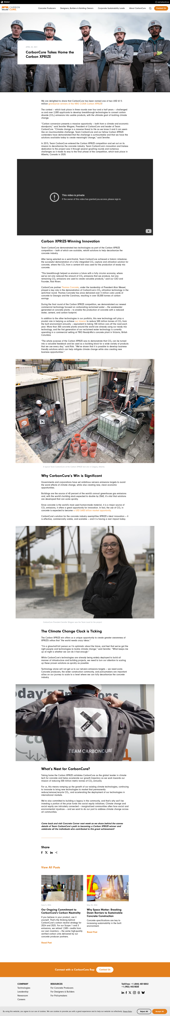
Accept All (160, 1011)
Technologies (23, 988)
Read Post (46, 942)
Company (22, 984)
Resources (56, 984)
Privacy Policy (127, 1011)
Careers (21, 999)
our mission (80, 321)
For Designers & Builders (62, 991)
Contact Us (161, 8)
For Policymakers (59, 995)
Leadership (22, 991)
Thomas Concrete (70, 287)
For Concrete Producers (62, 988)
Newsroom (22, 995)
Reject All (144, 1011)
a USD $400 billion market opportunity (92, 510)
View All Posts (50, 867)
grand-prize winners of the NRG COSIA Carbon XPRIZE (75, 103)
